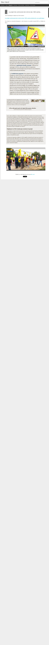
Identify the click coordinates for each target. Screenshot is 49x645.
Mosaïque (15, 5)
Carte (6, 5)
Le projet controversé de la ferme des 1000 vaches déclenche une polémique (24, 18)
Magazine (11, 5)
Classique (3, 5)
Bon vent (33, 174)
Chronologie (32, 5)
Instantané (27, 5)
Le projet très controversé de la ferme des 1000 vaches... (25, 12)
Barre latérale (21, 5)
